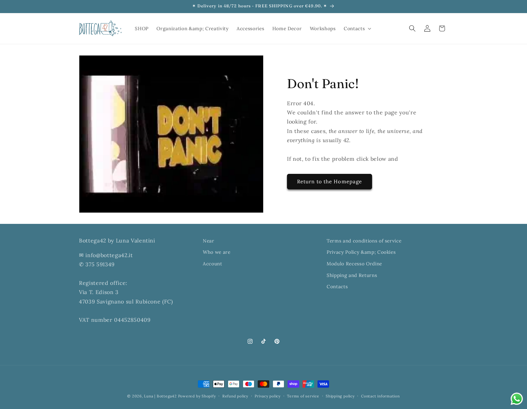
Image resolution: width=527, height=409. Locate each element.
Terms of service (303, 396)
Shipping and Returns (352, 275)
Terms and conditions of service (364, 241)
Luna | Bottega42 (160, 396)
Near (208, 241)
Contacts (337, 286)
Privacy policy (268, 396)
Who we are (217, 252)
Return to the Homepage (329, 181)
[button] (357, 28)
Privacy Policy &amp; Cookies (361, 252)
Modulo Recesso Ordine (354, 264)
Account (212, 264)
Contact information (380, 396)
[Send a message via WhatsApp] (517, 399)
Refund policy (235, 396)
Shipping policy (340, 396)
